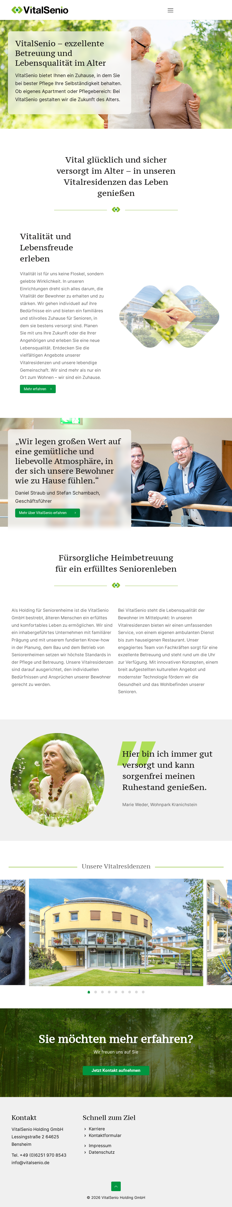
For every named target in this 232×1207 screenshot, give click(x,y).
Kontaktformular (104, 1135)
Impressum (99, 1145)
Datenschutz (101, 1152)
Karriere (96, 1128)
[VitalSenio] (40, 10)
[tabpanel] (116, 932)
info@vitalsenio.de (30, 1162)
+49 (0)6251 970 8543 (43, 1155)
